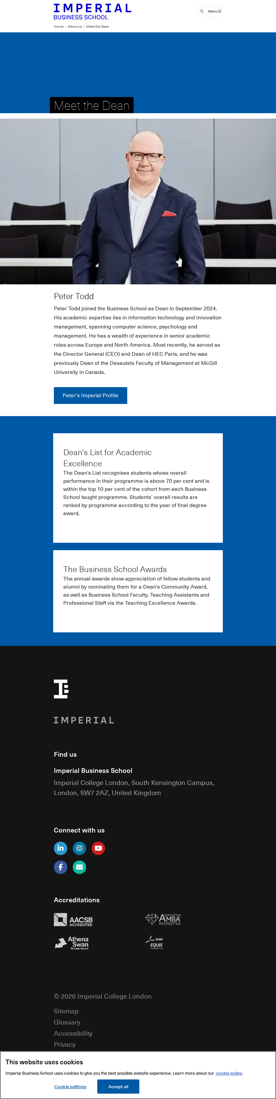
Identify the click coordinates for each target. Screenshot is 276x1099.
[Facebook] (60, 867)
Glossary (67, 1021)
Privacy (64, 1043)
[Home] (92, 11)
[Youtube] (98, 848)
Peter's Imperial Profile (90, 395)
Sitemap (66, 1010)
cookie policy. (229, 1073)
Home (59, 26)
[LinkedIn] (60, 848)
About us (75, 26)
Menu (213, 11)
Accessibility (73, 1032)
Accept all (118, 1086)
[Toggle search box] (202, 11)
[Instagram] (79, 848)
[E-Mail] (79, 867)
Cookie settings (71, 1086)
